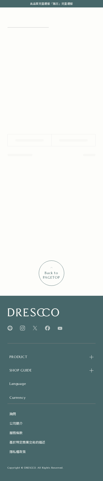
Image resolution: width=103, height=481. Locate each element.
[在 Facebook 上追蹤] (47, 328)
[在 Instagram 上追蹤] (22, 328)
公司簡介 (16, 423)
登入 (34, 35)
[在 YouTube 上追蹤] (60, 328)
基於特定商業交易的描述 (27, 442)
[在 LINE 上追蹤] (10, 328)
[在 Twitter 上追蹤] (35, 328)
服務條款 (16, 432)
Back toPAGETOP (51, 275)
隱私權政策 (18, 451)
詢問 (13, 413)
